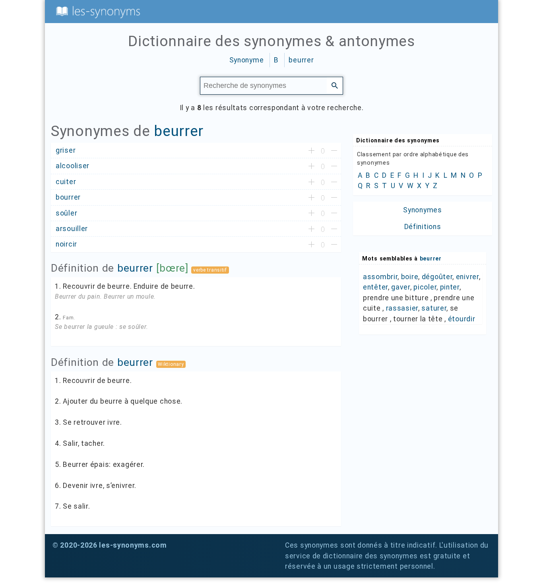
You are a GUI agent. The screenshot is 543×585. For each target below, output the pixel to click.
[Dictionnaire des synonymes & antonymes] (96, 11)
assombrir (380, 277)
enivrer (467, 277)
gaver (400, 287)
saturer (433, 308)
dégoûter (437, 277)
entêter (375, 287)
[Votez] (311, 151)
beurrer (301, 60)
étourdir (461, 319)
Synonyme (246, 60)
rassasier (402, 308)
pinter (450, 287)
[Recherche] (335, 85)
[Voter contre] (334, 151)
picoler (424, 287)
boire (410, 277)
